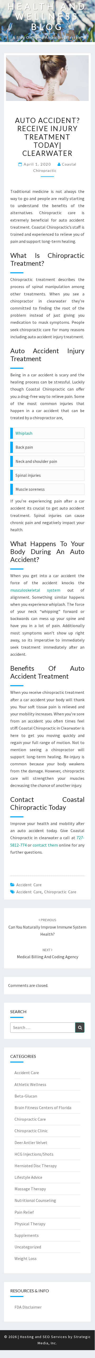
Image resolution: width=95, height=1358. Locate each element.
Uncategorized (27, 1246)
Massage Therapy (30, 1188)
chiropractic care (60, 891)
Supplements (26, 1235)
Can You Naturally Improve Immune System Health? (47, 927)
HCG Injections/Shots (33, 1154)
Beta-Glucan (25, 1096)
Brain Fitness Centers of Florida (42, 1107)
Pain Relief (24, 1212)
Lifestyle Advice (28, 1177)
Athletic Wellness (30, 1084)
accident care (29, 891)
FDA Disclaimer (28, 1307)
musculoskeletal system (35, 590)
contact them (45, 845)
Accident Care (29, 884)
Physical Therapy (29, 1223)
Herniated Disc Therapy (35, 1165)
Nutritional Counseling (35, 1200)
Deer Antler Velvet (30, 1142)
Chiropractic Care (30, 1119)
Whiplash (24, 433)
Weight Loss (25, 1258)
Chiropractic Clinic (31, 1130)
